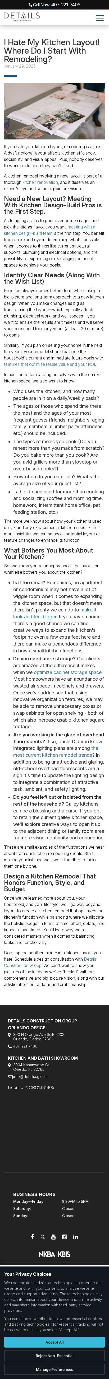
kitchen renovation (40, 182)
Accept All (55, 1342)
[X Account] (43, 1237)
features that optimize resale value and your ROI (49, 364)
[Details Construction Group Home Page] (20, 16)
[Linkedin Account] (75, 1237)
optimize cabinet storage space (68, 672)
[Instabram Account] (64, 1237)
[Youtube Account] (53, 1237)
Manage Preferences (54, 1369)
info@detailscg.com (30, 1076)
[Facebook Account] (32, 1237)
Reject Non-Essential (55, 1355)
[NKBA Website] (54, 1253)
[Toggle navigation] (99, 18)
